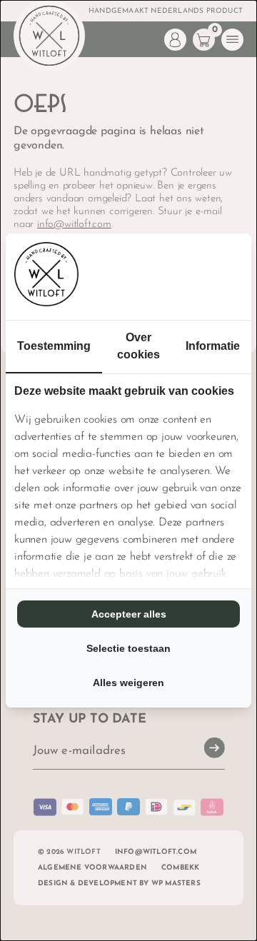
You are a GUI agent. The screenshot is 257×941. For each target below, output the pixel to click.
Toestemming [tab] (54, 346)
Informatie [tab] (213, 346)
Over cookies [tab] (138, 346)
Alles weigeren (128, 682)
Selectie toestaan (128, 648)
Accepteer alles (128, 614)
